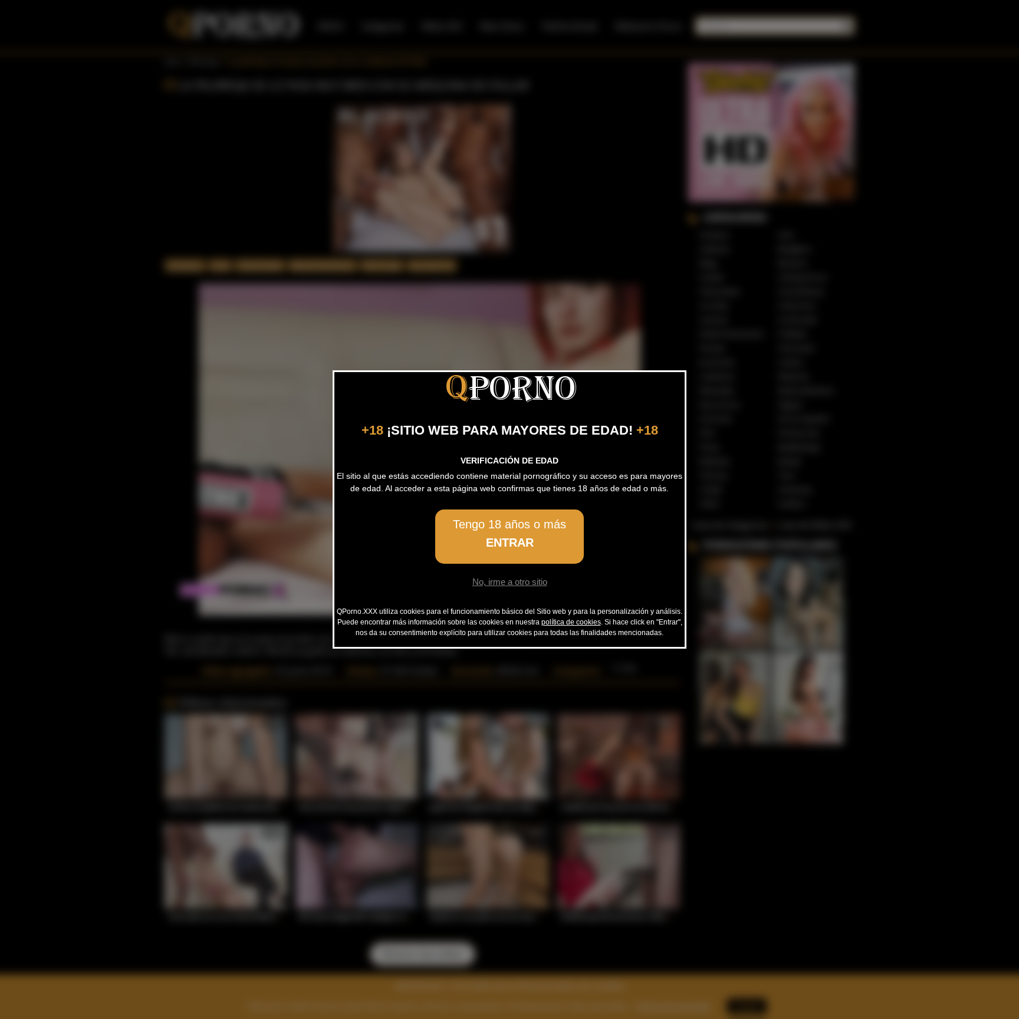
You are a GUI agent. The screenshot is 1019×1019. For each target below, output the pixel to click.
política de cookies (571, 622)
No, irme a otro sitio (509, 582)
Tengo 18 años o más (509, 533)
